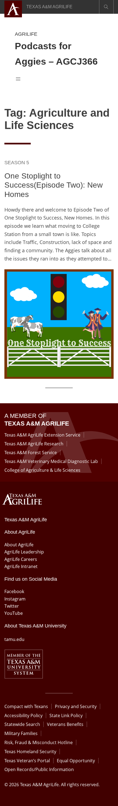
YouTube (13, 613)
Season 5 (16, 162)
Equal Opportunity (76, 761)
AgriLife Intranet (21, 566)
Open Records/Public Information (39, 769)
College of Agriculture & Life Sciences (42, 470)
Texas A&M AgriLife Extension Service (42, 435)
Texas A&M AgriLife (49, 6)
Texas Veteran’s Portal (27, 761)
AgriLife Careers (20, 559)
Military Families (21, 733)
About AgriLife (18, 545)
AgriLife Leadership (24, 552)
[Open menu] (18, 79)
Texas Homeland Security (30, 752)
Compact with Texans (26, 706)
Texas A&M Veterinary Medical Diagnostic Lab (51, 461)
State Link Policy (66, 715)
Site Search (106, 7)
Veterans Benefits (65, 724)
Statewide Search (22, 724)
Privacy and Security (76, 706)
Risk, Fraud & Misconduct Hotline (38, 742)
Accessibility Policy (23, 715)
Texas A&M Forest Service (30, 452)
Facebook (14, 591)
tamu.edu (14, 639)
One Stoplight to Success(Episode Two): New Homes (53, 185)
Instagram (15, 599)
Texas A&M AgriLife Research (33, 443)
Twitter (11, 606)
